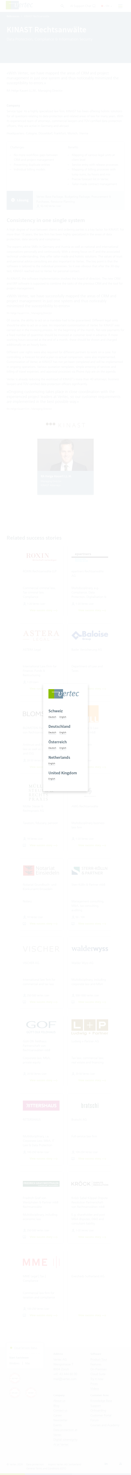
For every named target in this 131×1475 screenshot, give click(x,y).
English (63, 717)
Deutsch (52, 717)
